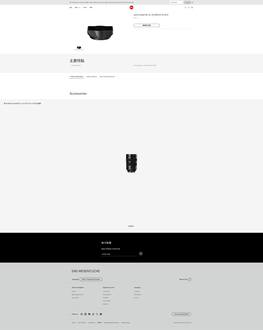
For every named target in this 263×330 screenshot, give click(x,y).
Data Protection (82, 322)
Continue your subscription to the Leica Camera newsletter (140, 253)
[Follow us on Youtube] (85, 314)
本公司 (85, 7)
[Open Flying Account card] (188, 7)
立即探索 (130, 226)
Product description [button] (76, 76)
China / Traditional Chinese (91, 279)
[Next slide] (128, 47)
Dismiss (192, 2)
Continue (187, 2)
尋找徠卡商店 (147, 25)
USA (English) (173, 2)
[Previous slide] (72, 47)
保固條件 (99, 322)
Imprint (74, 322)
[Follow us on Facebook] (89, 314)
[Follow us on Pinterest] (100, 314)
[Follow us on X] (97, 314)
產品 (71, 7)
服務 (91, 7)
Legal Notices (91, 322)
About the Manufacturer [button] (107, 76)
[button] (79, 47)
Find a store (192, 7)
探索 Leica (77, 7)
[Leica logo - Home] (131, 7)
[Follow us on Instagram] (81, 314)
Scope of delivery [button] (91, 76)
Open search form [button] (185, 7)
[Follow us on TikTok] (93, 314)
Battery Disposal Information (111, 322)
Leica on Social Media (181, 314)
